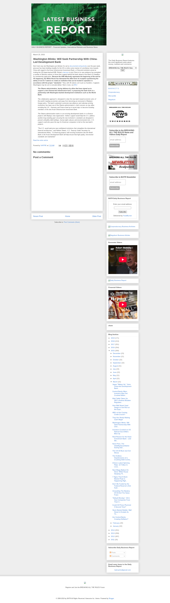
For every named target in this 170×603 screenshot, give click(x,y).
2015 (113, 350)
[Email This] (64, 145)
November (117, 356)
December (117, 353)
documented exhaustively (78, 66)
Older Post (96, 216)
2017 (113, 344)
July (114, 369)
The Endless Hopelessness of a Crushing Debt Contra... (121, 458)
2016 (113, 347)
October (116, 360)
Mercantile (112, 96)
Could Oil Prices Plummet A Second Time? (121, 506)
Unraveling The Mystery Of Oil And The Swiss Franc (121, 493)
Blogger (111, 598)
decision (66, 72)
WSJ (75, 85)
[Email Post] (59, 145)
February (116, 523)
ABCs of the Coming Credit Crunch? (119, 413)
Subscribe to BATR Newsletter (122, 177)
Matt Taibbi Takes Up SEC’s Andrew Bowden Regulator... (121, 400)
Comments (115, 556)
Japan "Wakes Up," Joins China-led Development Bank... (121, 386)
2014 (113, 530)
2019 (113, 338)
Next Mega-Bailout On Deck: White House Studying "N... (120, 472)
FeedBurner (127, 216)
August (115, 366)
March (115, 382)
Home (67, 216)
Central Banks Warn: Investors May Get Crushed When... (120, 393)
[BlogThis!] (66, 145)
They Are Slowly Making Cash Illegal (121, 418)
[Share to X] (68, 145)
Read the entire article (40, 140)
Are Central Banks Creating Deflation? (120, 518)
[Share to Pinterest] (72, 145)
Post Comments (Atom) (72, 222)
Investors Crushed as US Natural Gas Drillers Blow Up (121, 432)
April (115, 378)
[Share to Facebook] (70, 145)
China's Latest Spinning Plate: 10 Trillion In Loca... (121, 465)
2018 (113, 341)
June (115, 372)
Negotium (111, 99)
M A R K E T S (113, 88)
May (114, 375)
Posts (113, 552)
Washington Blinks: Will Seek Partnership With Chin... (121, 424)
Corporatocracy (114, 92)
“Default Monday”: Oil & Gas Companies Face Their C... (121, 500)
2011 (113, 539)
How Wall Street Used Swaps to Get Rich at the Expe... (121, 407)
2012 (113, 536)
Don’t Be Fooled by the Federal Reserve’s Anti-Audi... (121, 486)
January (116, 526)
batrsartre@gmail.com (122, 570)
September (117, 363)
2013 (113, 533)
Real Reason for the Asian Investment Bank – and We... (121, 439)
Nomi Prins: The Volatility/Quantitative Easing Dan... (120, 446)
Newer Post (38, 216)
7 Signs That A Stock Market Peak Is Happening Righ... (119, 479)
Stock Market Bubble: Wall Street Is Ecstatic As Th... (121, 512)
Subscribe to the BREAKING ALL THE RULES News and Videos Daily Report (121, 132)
